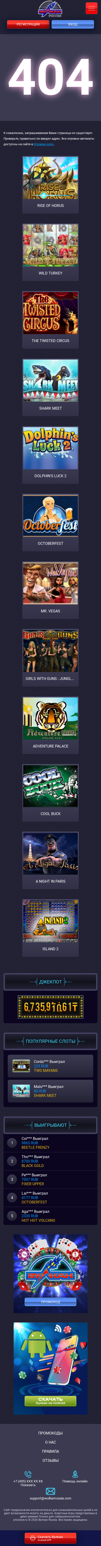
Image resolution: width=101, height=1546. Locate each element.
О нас (50, 1442)
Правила (50, 1451)
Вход (73, 24)
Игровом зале (44, 144)
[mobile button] (91, 8)
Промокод (50, 1302)
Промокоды (50, 1433)
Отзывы (51, 1460)
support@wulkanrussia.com (50, 1498)
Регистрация (28, 24)
